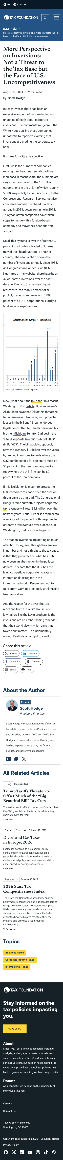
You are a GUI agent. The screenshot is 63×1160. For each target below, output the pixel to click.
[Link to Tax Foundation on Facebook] (6, 1152)
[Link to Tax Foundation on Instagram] (38, 1152)
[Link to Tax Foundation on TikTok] (46, 1152)
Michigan (19, 433)
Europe (21, 4)
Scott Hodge (16, 98)
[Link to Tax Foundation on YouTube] (30, 1152)
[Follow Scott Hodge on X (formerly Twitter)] (24, 759)
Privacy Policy (11, 1144)
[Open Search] (45, 17)
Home (6, 28)
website (30, 273)
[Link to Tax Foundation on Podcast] (54, 1152)
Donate (9, 1081)
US (8, 4)
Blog (15, 28)
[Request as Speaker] (16, 759)
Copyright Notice (49, 1138)
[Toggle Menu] (56, 17)
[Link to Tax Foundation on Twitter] (14, 1152)
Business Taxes (14, 952)
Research (11, 879)
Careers (7, 1103)
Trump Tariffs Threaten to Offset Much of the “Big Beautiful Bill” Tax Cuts (26, 796)
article (30, 406)
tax (53, 141)
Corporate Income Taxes (19, 959)
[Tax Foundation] (21, 18)
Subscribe (14, 1029)
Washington (11, 406)
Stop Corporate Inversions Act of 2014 (29, 439)
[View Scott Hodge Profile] (8, 759)
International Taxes (16, 966)
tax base (36, 401)
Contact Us (9, 1111)
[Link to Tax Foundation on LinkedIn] (22, 1152)
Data (8, 830)
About (8, 1043)
